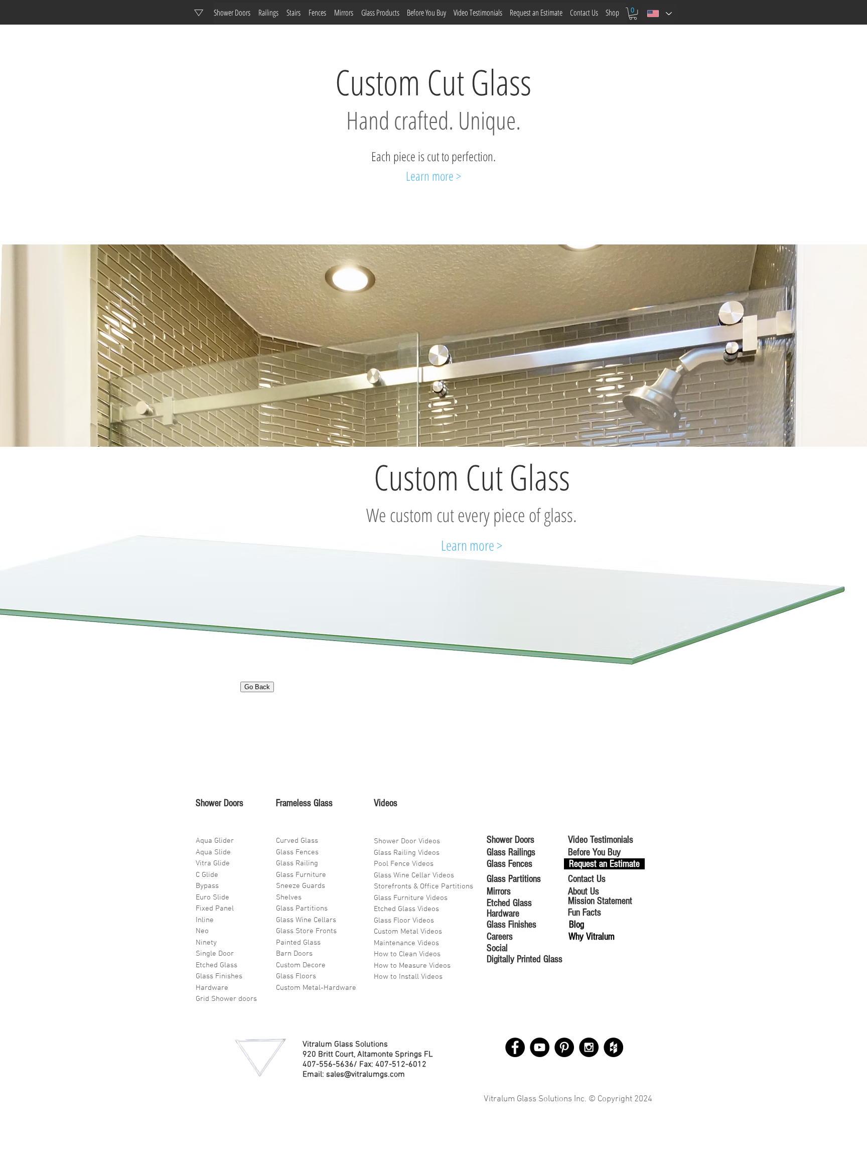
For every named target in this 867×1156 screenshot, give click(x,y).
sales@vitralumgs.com (365, 1075)
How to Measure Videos (412, 965)
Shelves (289, 897)
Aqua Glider (215, 840)
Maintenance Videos (406, 943)
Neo (202, 931)
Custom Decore (301, 965)
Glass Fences (297, 852)
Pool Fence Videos (404, 863)
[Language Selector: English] (659, 14)
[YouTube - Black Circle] (539, 1047)
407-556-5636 (328, 1065)
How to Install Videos (409, 976)
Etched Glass (216, 965)
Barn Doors (294, 953)
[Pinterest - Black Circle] (564, 1047)
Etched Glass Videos (406, 909)
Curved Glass (297, 840)
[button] (633, 14)
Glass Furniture (301, 874)
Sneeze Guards (300, 885)
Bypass (207, 885)
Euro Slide (212, 897)
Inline (205, 920)
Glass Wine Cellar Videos (414, 875)
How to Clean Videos (407, 954)
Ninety (206, 942)
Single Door (215, 953)
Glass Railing (297, 863)
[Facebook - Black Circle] (515, 1047)
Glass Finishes (219, 976)
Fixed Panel (215, 908)
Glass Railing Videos (407, 852)
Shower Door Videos (407, 841)
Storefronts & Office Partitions (423, 886)
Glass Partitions (302, 908)
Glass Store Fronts (306, 931)
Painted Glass (298, 942)
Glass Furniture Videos (411, 898)
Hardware (212, 987)
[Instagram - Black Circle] (589, 1047)
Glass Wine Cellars (306, 920)
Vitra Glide (213, 863)
